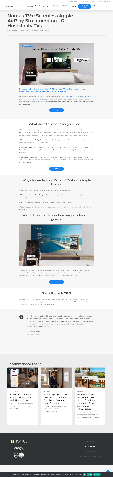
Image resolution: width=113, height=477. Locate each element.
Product (46, 30)
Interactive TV (34, 30)
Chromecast (25, 30)
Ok (84, 474)
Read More (97, 474)
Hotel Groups (83, 370)
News (41, 30)
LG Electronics (69, 96)
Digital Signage (50, 370)
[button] (56, 110)
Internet (14, 370)
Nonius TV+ (33, 99)
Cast (41, 99)
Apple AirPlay (86, 96)
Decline (90, 474)
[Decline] (111, 474)
